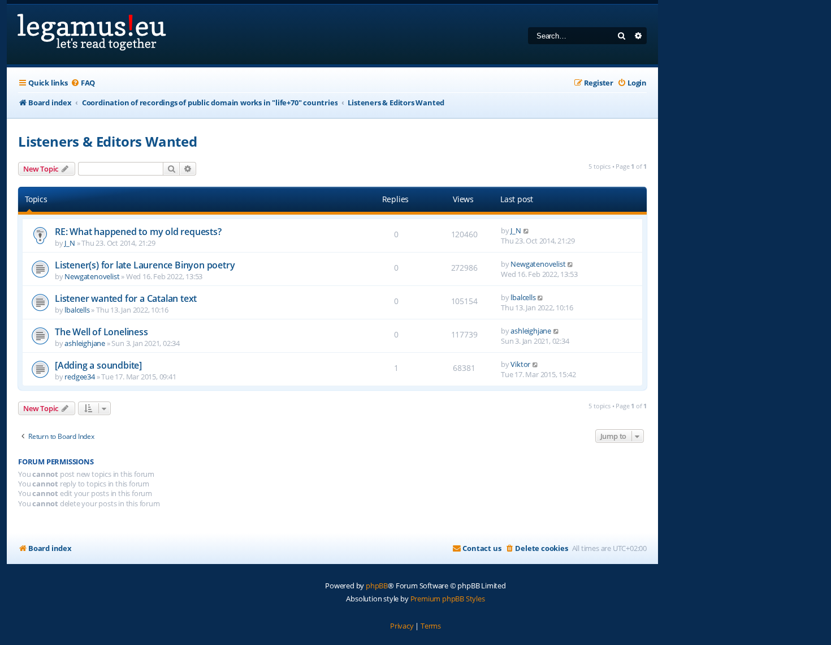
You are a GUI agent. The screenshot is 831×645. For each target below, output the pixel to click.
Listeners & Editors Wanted (107, 141)
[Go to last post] (526, 230)
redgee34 (79, 376)
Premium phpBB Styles (447, 598)
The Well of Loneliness (101, 332)
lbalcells (76, 310)
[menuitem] (83, 83)
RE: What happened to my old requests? (138, 231)
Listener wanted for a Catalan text (126, 298)
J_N (69, 243)
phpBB (377, 585)
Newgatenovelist (91, 276)
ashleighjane (84, 343)
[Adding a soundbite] (98, 365)
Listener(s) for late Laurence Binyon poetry (145, 265)
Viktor (520, 364)
